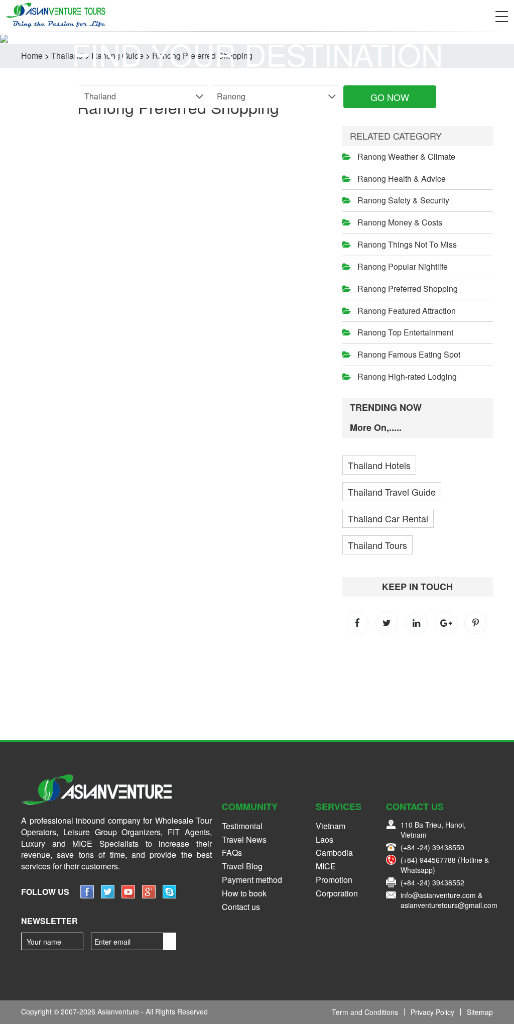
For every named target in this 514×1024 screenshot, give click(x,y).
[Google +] (149, 895)
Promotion (334, 879)
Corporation (337, 893)
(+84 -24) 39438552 (432, 882)
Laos (324, 839)
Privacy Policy (432, 1012)
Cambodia (334, 852)
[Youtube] (128, 895)
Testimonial (242, 826)
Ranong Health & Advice (401, 178)
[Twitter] (107, 895)
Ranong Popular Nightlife (402, 266)
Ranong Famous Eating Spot (408, 354)
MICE (326, 866)
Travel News (244, 839)
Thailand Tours (377, 544)
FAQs (232, 852)
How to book (244, 893)
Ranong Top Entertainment (405, 332)
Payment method (252, 879)
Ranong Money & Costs (399, 222)
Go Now (389, 96)
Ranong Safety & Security (403, 200)
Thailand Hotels (379, 465)
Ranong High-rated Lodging (407, 376)
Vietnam (330, 826)
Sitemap (480, 1012)
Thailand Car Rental (388, 518)
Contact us (241, 907)
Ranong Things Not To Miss (407, 244)
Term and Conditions (365, 1012)
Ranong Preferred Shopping (407, 288)
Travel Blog (242, 866)
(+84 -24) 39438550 (432, 847)
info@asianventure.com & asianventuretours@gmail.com (449, 900)
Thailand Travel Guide (392, 491)
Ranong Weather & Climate (406, 156)
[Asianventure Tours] (55, 15)
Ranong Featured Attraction (406, 310)
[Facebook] (87, 895)
